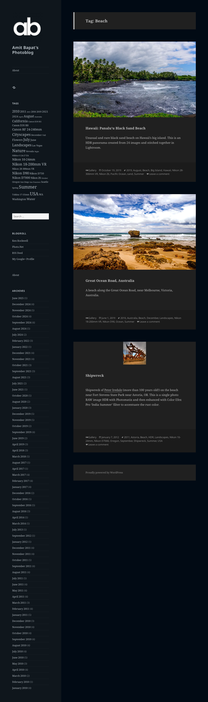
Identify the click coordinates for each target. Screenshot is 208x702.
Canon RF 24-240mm (27, 129)
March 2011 (19, 602)
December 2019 (21, 414)
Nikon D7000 (21, 178)
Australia (38, 117)
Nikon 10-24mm (23, 159)
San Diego (24, 182)
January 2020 (20, 407)
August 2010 (19, 645)
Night (37, 151)
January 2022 (20, 347)
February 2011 (20, 608)
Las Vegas (37, 145)
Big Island (156, 170)
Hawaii (167, 170)
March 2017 (19, 474)
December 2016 (21, 493)
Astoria (135, 437)
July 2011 (17, 578)
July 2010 (17, 651)
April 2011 (18, 596)
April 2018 (18, 450)
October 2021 (20, 365)
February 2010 (20, 682)
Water (31, 199)
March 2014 (19, 523)
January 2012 (20, 541)
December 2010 (21, 621)
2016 (33, 111)
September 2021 (21, 371)
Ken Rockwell (20, 240)
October (45, 178)
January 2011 (20, 615)
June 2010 (18, 657)
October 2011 (20, 560)
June (33, 140)
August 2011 (19, 572)
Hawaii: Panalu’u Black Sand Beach (116, 128)
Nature (18, 150)
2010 (15, 111)
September (126, 441)
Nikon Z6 (36, 178)
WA (41, 194)
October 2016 (20, 499)
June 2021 (18, 389)
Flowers (17, 140)
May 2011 (17, 590)
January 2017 (20, 487)
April (21, 117)
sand (130, 174)
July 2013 (17, 529)
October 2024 (20, 316)
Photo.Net (18, 247)
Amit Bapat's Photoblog (25, 50)
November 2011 (21, 554)
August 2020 (19, 401)
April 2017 (18, 468)
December (36, 135)
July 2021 (17, 383)
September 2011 (21, 566)
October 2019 (20, 426)
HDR (151, 437)
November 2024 (21, 310)
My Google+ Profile (23, 259)
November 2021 (21, 359)
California (20, 121)
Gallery (92, 170)
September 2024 (21, 322)
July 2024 (17, 334)
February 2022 (20, 340)
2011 (23, 111)
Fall (44, 135)
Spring (15, 187)
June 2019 (18, 438)
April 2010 (18, 669)
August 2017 (19, 462)
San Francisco (35, 182)
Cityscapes (21, 134)
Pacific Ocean (118, 174)
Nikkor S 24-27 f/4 (20, 155)
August (29, 116)
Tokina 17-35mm (20, 194)
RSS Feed (17, 253)
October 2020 (20, 395)
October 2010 (20, 633)
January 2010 (20, 688)
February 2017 (20, 481)
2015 (28, 112)
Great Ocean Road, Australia (110, 280)
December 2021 (21, 353)
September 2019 (21, 432)
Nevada (30, 151)
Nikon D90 (20, 173)
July (26, 139)
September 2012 (21, 535)
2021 (45, 111)
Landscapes (21, 145)
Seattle (44, 181)
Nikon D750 (37, 173)
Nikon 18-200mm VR (29, 164)
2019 (39, 111)
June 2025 (18, 298)
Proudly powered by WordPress (104, 472)
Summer (28, 187)
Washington (19, 199)
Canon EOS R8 (20, 125)
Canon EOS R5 (34, 121)
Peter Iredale (113, 390)
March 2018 (19, 456)
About (15, 70)
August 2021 (19, 377)
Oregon (16, 181)
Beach (146, 170)
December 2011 (21, 548)
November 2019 (21, 420)
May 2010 (17, 663)
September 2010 (21, 639)
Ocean (119, 321)
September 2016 (21, 505)
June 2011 (18, 584)
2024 (15, 116)
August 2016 (19, 511)
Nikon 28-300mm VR (23, 168)
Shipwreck (95, 375)
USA (34, 194)
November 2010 (21, 627)
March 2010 (19, 675)
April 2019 (18, 444)
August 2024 (19, 328)
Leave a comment (159, 174)
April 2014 (18, 517)
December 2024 (21, 304)
